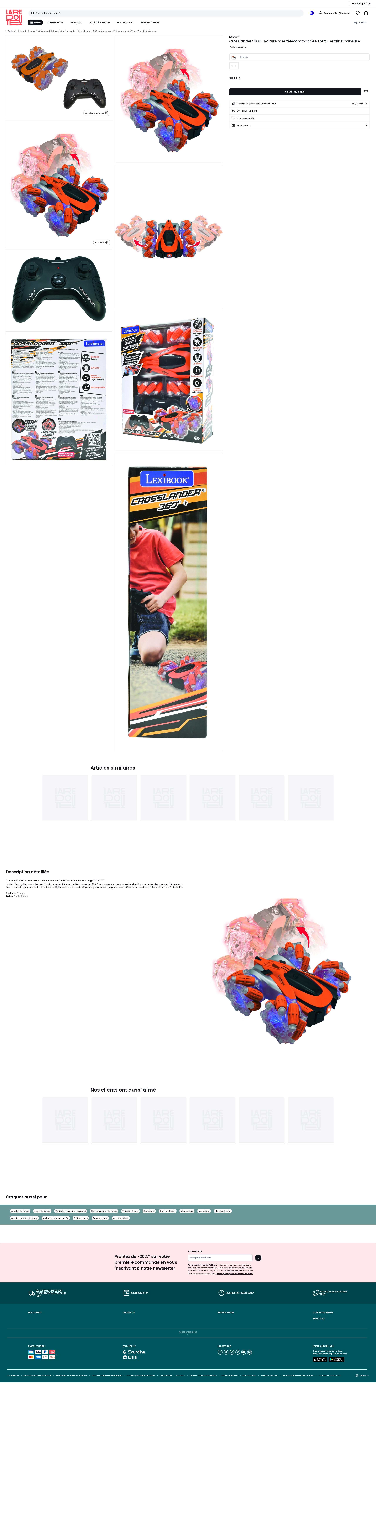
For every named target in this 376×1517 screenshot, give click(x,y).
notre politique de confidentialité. (235, 1273)
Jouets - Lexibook (20, 1211)
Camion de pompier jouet (24, 1218)
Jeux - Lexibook (42, 1211)
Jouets (23, 31)
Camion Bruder (167, 1211)
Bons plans (77, 22)
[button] (366, 13)
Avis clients (180, 1375)
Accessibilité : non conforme (329, 1375)
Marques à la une (150, 22)
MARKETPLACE (319, 1318)
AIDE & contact (35, 1312)
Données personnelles (229, 1375)
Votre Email (195, 1251)
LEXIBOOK (234, 36)
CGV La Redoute (13, 1375)
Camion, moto (67, 31)
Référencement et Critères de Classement (71, 1375)
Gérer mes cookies (249, 1375)
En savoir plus (340, 1353)
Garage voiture (121, 1218)
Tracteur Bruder (130, 1211)
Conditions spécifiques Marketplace (37, 1375)
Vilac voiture (187, 1211)
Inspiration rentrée (100, 22)
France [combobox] (362, 1375)
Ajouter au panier (295, 91)
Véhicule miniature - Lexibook (70, 1211)
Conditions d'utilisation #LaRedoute (203, 1375)
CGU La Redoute (166, 1375)
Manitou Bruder (223, 1211)
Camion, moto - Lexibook (104, 1211)
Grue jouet (149, 1211)
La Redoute (11, 31)
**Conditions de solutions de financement (298, 1375)
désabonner (231, 1270)
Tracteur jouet (100, 1218)
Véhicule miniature (47, 31)
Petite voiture (81, 1218)
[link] (299, 103)
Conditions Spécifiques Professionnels (140, 1375)
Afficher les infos (188, 1331)
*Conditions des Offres (269, 1375)
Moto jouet (204, 1211)
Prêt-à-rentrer (55, 22)
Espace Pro (360, 22)
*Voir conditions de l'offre (201, 1264)
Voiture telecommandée (56, 1218)
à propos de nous (226, 1312)
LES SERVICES (129, 1312)
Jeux (32, 31)
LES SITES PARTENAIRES (323, 1312)
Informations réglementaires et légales (107, 1375)
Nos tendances (125, 22)
